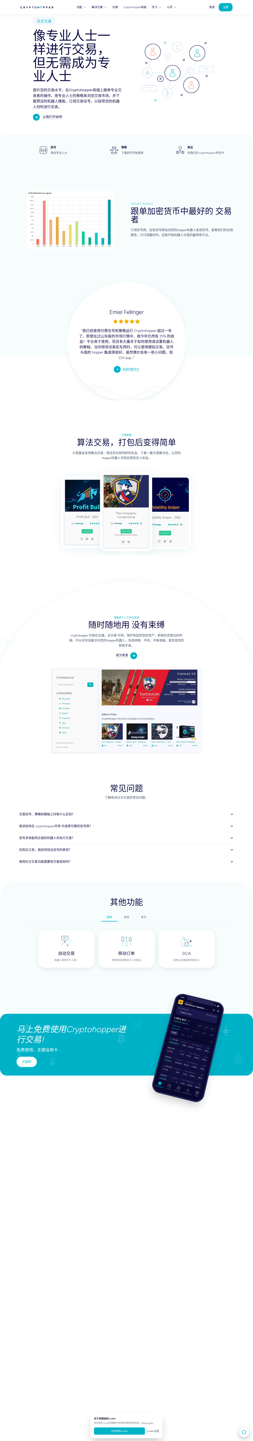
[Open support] (244, 1432)
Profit (174, 1031)
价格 (115, 7)
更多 (143, 917)
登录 (212, 7)
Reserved (214, 1034)
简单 (109, 917)
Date (183, 1033)
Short (204, 1032)
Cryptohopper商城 (134, 7)
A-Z (189, 1035)
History (186, 1028)
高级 (126, 917)
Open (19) (176, 1025)
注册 (225, 7)
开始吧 (26, 1062)
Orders (196, 1030)
